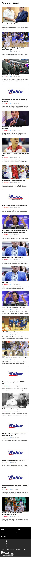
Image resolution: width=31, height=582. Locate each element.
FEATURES (19, 532)
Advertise (18, 549)
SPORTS (18, 529)
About (3, 549)
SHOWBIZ (3, 532)
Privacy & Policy (10, 549)
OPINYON (3, 536)
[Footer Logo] (7, 553)
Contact (24, 549)
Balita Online (6, 24)
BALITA (2, 529)
